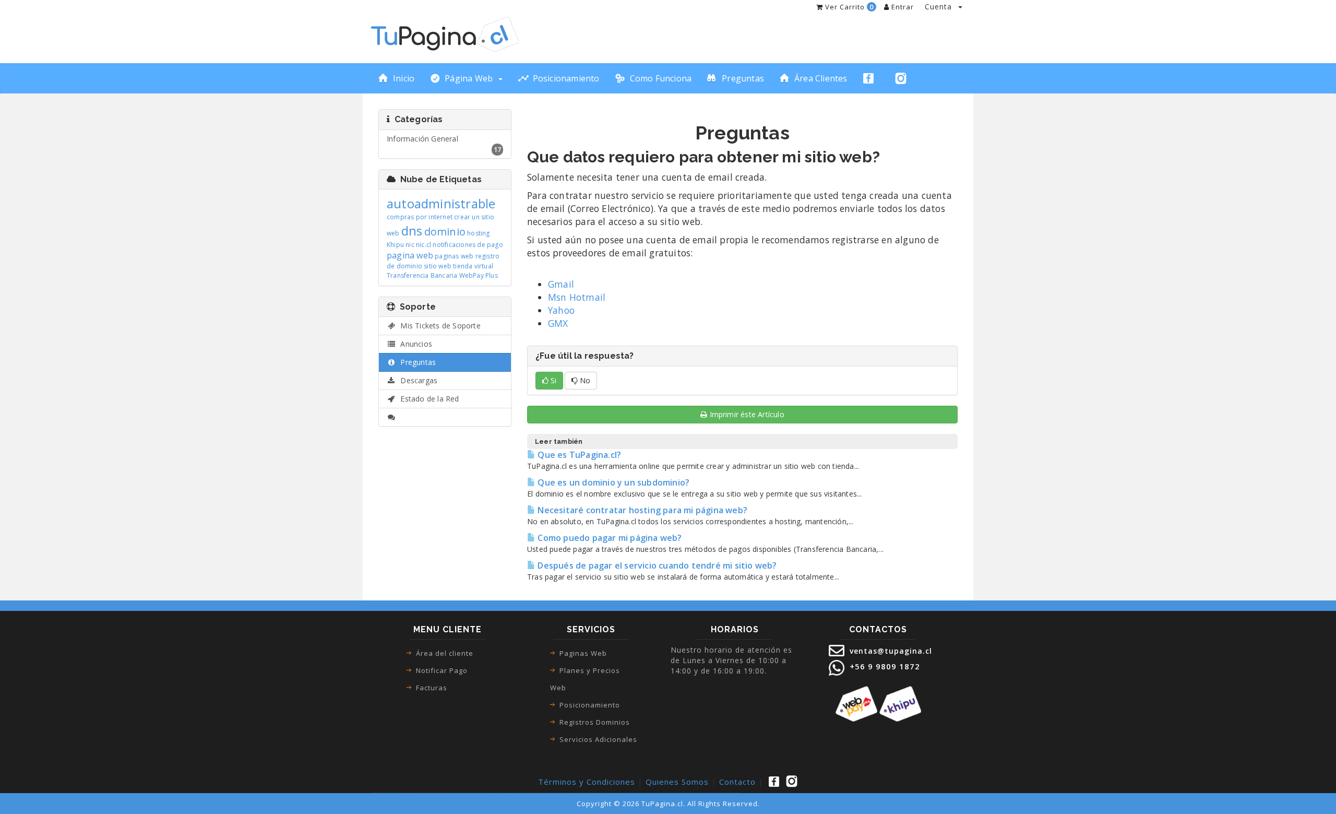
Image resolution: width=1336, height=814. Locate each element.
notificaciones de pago (468, 244)
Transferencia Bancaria (422, 275)
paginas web (454, 256)
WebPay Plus (478, 275)
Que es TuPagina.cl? (578, 455)
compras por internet (419, 217)
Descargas (416, 380)
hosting (478, 233)
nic (409, 244)
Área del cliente (444, 653)
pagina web (410, 255)
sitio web (437, 266)
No (584, 380)
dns (412, 230)
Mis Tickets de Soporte (438, 326)
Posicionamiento (589, 705)
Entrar (901, 6)
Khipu (395, 244)
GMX (558, 323)
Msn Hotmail (576, 297)
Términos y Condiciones (586, 781)
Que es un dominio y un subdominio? (612, 482)
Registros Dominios (594, 722)
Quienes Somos (677, 781)
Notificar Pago (442, 670)
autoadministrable (441, 203)
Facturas (431, 687)
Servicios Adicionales (598, 739)
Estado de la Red (427, 399)
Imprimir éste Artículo (747, 414)
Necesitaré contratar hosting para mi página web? (641, 510)
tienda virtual (473, 266)
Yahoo (561, 310)
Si (552, 380)
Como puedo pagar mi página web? (608, 538)
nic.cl (423, 244)
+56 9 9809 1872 (883, 666)
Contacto (737, 781)
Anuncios (414, 344)
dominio (445, 232)
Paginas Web (583, 653)
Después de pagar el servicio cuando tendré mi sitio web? (656, 565)
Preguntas (416, 362)
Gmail (561, 284)
